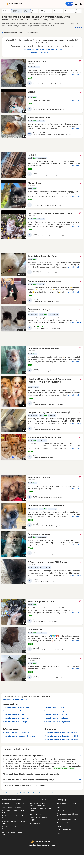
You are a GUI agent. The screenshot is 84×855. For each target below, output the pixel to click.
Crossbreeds (69, 11)
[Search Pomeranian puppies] (76, 4)
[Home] (3, 793)
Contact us (61, 810)
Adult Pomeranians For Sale (12, 807)
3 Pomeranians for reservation (44, 437)
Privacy (59, 826)
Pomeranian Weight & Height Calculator (67, 815)
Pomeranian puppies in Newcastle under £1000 (61, 736)
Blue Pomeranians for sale (42, 52)
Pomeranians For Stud (37, 800)
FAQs (58, 833)
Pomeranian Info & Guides (66, 803)
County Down (32, 793)
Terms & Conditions (64, 830)
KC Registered (44, 11)
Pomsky (32, 154)
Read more (78, 28)
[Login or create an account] (81, 4)
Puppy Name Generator (65, 823)
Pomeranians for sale (11, 800)
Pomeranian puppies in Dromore (55, 714)
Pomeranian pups (37, 61)
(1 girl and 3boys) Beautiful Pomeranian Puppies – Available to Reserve (49, 380)
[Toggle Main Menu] (3, 4)
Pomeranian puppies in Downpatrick (16, 718)
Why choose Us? (35, 823)
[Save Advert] (80, 61)
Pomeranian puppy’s (39, 309)
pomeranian (34, 657)
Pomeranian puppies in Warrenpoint (16, 707)
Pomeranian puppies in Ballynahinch (57, 722)
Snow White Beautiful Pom (42, 255)
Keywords (57, 11)
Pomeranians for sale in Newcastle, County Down (42, 49)
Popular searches (35, 814)
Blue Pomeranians (54, 793)
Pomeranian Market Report (67, 819)
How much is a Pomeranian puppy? (39, 819)
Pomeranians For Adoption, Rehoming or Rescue (39, 804)
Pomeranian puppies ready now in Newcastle (19, 736)
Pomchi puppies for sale (41, 601)
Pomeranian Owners (15, 4)
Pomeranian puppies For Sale (13, 803)
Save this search (33, 33)
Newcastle (42, 793)
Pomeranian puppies (39, 477)
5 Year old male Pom (39, 117)
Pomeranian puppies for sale (43, 348)
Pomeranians (35, 629)
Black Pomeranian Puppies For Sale (13, 817)
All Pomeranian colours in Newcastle (16, 732)
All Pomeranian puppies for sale (15, 699)
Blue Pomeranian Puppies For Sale (13, 828)
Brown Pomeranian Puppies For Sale (13, 822)
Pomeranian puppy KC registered (46, 505)
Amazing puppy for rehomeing (44, 280)
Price (34, 11)
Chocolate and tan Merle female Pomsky (50, 213)
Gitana (31, 91)
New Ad (70, 4)
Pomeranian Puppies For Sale (15, 793)
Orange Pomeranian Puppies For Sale (14, 833)
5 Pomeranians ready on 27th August (48, 562)
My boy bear (34, 182)
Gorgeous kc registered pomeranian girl (49, 412)
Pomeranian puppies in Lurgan (55, 711)
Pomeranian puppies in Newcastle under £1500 (61, 739)
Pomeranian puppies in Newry (54, 707)
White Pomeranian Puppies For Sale (13, 811)
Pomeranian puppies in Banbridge (56, 718)
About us (60, 807)
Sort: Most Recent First (12, 33)
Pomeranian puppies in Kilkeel (13, 714)
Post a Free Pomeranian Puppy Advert (40, 810)
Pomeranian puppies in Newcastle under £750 (61, 732)
